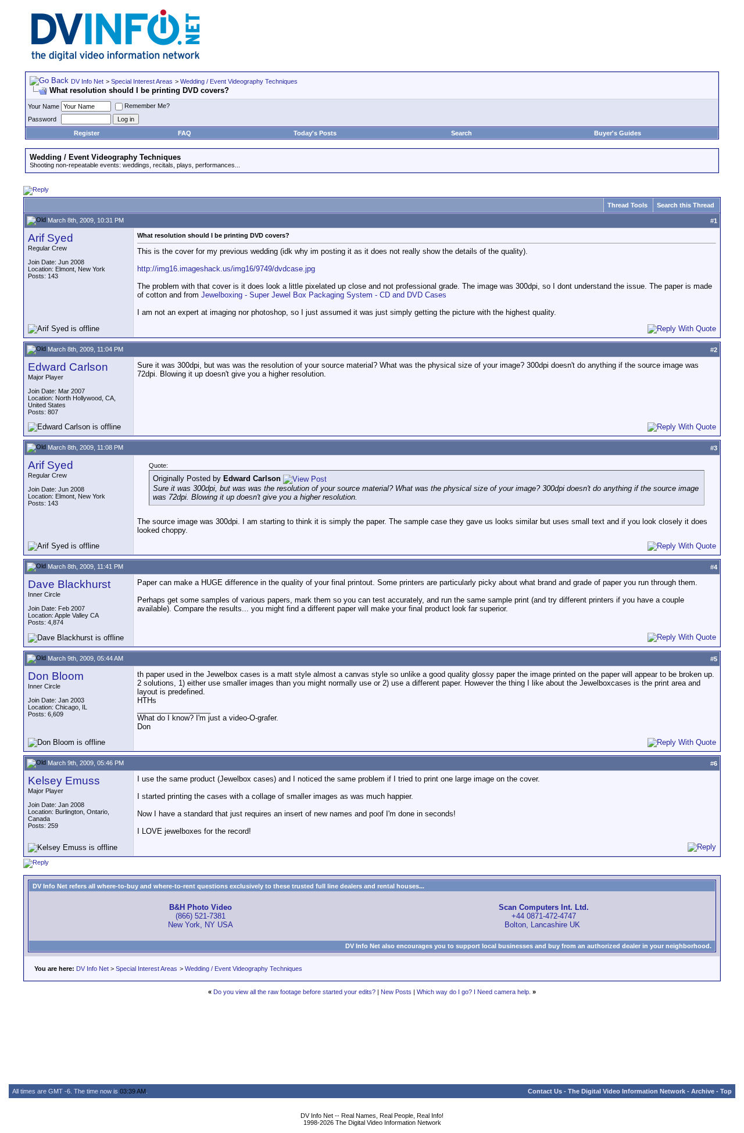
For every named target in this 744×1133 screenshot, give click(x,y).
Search (461, 133)
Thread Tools (627, 205)
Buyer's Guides (617, 133)
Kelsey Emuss (64, 781)
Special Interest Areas (142, 81)
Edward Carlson (68, 367)
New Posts (396, 991)
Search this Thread (685, 205)
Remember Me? (147, 105)
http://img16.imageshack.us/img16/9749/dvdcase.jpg (226, 268)
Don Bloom (56, 676)
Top (726, 1091)
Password (42, 119)
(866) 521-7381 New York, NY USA (200, 916)
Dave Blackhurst (69, 584)
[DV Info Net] (115, 58)
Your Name (43, 106)
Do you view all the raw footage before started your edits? (294, 991)
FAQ (184, 133)
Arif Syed (50, 238)
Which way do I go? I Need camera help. (474, 991)
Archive (702, 1091)
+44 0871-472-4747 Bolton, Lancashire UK (544, 916)
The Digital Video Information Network (626, 1091)
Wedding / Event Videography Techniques (239, 81)
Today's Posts (315, 133)
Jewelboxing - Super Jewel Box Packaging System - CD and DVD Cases (323, 295)
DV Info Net (87, 81)
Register (86, 133)
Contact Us (545, 1091)
